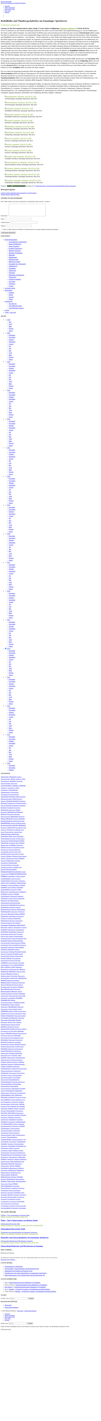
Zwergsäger (14, 1208)
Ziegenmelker (4, 1195)
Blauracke (17, 814)
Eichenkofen (19, 845)
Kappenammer (4, 934)
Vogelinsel (20, 1150)
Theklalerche (16, 1130)
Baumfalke (16, 801)
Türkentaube (4, 1146)
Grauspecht (14, 889)
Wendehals (20, 1177)
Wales (12, 1161)
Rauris (19, 1029)
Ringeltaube (17, 1035)
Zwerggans (18, 1199)
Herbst (11, 295)
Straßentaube (11, 1117)
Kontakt (7, 12)
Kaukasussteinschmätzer (17, 938)
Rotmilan (12, 1053)
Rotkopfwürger (5, 1053)
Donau (14, 836)
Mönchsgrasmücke (6, 991)
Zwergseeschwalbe (21, 1206)
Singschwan (18, 1097)
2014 (8, 648)
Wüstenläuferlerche (6, 1188)
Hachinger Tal (5, 900)
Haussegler (14, 909)
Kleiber (23, 943)
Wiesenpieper (11, 1181)
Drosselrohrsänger (14, 841)
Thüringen (12, 284)
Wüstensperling (4, 1190)
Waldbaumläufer (22, 1157)
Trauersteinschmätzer (17, 1139)
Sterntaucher (11, 1115)
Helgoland (11, 914)
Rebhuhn (24, 1029)
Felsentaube (16, 865)
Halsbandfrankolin (5, 903)
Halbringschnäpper (14, 900)
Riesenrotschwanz (22, 1033)
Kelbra (24, 938)
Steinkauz (10, 1108)
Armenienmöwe (4, 790)
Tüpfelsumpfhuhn (19, 1144)
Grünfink (16, 894)
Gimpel (3, 883)
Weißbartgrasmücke (12, 1168)
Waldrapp (17, 1159)
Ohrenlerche (20, 1007)
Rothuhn (3, 1051)
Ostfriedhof (4, 1011)
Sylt (2, 1124)
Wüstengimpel (16, 1186)
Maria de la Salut (21, 971)
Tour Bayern (13, 303)
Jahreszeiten (8, 290)
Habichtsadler (21, 898)
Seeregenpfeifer (9, 1090)
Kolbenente (11, 949)
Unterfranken (4, 1150)
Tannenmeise (15, 1126)
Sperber (21, 1102)
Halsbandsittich (5, 905)
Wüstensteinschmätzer (14, 1190)
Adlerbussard (12, 777)
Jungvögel (24, 927)
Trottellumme (12, 1141)
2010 (8, 763)
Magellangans (18, 967)
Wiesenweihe (4, 1184)
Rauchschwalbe (5, 1029)
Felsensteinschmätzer (6, 865)
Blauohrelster (10, 814)
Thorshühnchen (4, 1133)
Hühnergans (12, 920)
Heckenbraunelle (5, 911)
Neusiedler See (5, 1000)
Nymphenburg (5, 1004)
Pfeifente (3, 1015)
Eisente (22, 847)
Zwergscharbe (20, 1201)
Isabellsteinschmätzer (6, 923)
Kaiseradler (4, 929)
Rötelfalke (14, 1055)
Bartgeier (19, 799)
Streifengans (17, 1117)
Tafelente (15, 1124)
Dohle (11, 836)
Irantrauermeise (19, 920)
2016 (8, 591)
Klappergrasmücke (16, 943)
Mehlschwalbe (14, 978)
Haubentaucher (5, 907)
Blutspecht (21, 816)
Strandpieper (4, 1117)
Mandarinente (4, 971)
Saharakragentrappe (20, 1057)
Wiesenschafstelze (21, 1181)
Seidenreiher (18, 1090)
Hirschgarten (21, 916)
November (12, 337)
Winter (11, 299)
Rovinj (9, 1055)
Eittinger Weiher (13, 852)
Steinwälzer (4, 1113)
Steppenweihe (4, 1115)
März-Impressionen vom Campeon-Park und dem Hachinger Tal (25, 1275)
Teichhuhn (22, 1126)
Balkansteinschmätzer (7, 799)
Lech (11, 965)
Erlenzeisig (9, 856)
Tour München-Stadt (15, 306)
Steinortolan (22, 1108)
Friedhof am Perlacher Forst (17, 874)
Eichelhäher (12, 845)
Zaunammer (10, 1192)
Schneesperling (20, 1073)
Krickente (15, 954)
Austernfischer (5, 796)
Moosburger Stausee (17, 985)
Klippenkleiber (4, 947)
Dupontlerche (12, 843)
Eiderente (3, 847)
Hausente (18, 907)
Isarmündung (4, 925)
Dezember (12, 335)
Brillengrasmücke (21, 823)
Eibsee (7, 845)
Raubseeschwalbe (15, 1024)
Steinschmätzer (11, 1111)
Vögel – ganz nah (10, 312)
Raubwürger (4, 1027)
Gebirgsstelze (14, 881)
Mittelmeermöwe (6, 982)
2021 (8, 448)
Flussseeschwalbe (6, 872)
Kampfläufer (5, 932)
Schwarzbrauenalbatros (7, 1077)
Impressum (8, 1305)
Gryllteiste (10, 894)
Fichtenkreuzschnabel (7, 867)
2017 (8, 562)
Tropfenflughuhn (5, 1141)
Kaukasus (11, 936)
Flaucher (3, 869)
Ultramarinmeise (4, 1148)
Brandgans (22, 818)
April (10, 324)
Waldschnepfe (23, 1159)
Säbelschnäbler (8, 1124)
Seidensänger (12, 1093)
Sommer (11, 297)
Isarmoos (17, 923)
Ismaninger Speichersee (46, 186)
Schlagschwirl (14, 1068)
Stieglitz (17, 1115)
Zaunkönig (17, 1192)
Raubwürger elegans (13, 1027)
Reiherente (21, 1031)
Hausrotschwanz (6, 909)
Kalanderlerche (11, 929)
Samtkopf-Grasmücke (12, 1062)
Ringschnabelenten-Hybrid (17, 1038)
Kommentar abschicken (8, 232)
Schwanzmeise (17, 1075)
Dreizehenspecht (4, 841)
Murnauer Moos (10, 194)
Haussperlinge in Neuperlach (14, 1266)
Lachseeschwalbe (12, 963)
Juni (10, 348)
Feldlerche (21, 858)
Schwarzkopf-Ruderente (18, 1082)
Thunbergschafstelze (70, 186)
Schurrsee (9, 1075)
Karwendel (20, 934)
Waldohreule (10, 1159)
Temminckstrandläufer (7, 1130)
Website (3, 226)
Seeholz (3, 1090)
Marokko (9, 974)
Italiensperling (4, 927)
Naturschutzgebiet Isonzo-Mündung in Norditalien (24, 1282)
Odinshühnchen (12, 1007)
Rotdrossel (23, 1044)
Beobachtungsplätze (11, 239)
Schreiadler (4, 1075)
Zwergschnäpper (5, 1206)
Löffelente (7, 967)
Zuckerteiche (20, 1197)
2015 (8, 620)
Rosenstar (11, 1044)
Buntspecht (22, 825)
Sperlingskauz (15, 1104)
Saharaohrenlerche (6, 1060)
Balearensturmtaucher (20, 796)
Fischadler (16, 867)
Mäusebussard (8, 989)
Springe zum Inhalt (6, 1)
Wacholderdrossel (6, 1155)
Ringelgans (11, 1035)
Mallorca (22, 969)
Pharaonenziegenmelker (20, 1015)
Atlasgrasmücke (14, 792)
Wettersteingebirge (20, 1179)
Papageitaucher (22, 1011)
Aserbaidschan (13, 790)
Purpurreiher (4, 1020)
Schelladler (3, 1066)
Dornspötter (13, 838)
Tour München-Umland (18, 186)
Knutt (16, 947)
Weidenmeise (18, 1163)
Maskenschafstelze (6, 976)
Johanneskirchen (17, 927)
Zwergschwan (12, 1206)
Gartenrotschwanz (6, 881)
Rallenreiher (4, 1022)
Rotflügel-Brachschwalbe (7, 1046)
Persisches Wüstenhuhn (16, 1013)
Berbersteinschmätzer (21, 803)
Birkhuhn (18, 810)
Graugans (4, 887)
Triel (24, 1139)
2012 (8, 706)
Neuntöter (19, 998)
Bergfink (8, 805)
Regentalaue (14, 1031)
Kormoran (12, 952)
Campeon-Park (11, 827)
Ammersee (22, 785)
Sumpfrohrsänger (21, 1122)
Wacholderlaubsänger (17, 1155)
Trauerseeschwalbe (6, 1139)
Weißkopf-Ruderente (5, 1172)
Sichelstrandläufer (6, 1095)
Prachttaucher (13, 1018)
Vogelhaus (15, 1150)
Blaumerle (4, 814)
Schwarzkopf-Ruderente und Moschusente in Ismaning (22, 1246)
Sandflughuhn (4, 1064)
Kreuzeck (3, 954)
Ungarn (11, 286)
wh (6, 1282)
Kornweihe (18, 952)
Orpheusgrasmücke (12, 1009)
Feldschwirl (3, 860)
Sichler (12, 1095)
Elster (19, 852)
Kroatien (21, 954)
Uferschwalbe (19, 1146)
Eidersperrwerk (10, 847)
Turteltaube (10, 1144)
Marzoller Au (16, 974)
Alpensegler (14, 783)
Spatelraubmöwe (7, 1102)
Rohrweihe (4, 1042)
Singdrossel (11, 1097)
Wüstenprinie (15, 1188)
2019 (8, 505)
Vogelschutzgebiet (5, 1152)
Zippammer (16, 1195)
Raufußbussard (14, 1029)
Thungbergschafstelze (6, 1135)
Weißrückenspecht (16, 1172)
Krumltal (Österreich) (15, 248)
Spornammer (4, 1106)
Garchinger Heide (20, 876)
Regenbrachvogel (5, 1031)
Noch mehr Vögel (10, 9)
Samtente (3, 1062)
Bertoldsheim (10, 807)
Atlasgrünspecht (5, 794)
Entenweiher (14, 854)
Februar (11, 328)
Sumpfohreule (12, 1122)
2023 (8, 390)
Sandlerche (11, 1064)
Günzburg (10, 898)
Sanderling (21, 1062)
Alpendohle (12, 781)
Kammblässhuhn (20, 929)
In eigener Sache (10, 288)
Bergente (3, 805)
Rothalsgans (11, 1049)
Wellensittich (14, 1177)
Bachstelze (12, 796)
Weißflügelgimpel (12, 1170)
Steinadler (22, 1106)
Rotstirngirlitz (4, 1055)
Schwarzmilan (17, 1084)
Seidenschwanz (5, 1093)
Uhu (25, 1146)
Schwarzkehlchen (6, 1082)
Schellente (9, 1066)
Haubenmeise (21, 905)
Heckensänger (14, 911)
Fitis (20, 867)
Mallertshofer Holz (14, 969)
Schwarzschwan (5, 1086)
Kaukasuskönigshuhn (6, 938)
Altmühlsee (15, 785)
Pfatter (24, 1013)
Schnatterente (4, 1073)
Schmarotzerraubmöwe (7, 1071)
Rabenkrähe (12, 1020)
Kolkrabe (16, 949)
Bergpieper (4, 807)
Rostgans (17, 1044)
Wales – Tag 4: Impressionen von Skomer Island (19, 1220)
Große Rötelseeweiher (13, 892)
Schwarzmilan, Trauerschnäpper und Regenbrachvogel (22, 1269)
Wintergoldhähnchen (6, 1186)
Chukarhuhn (17, 830)
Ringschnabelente (5, 1038)
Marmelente (3, 974)
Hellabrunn (17, 914)
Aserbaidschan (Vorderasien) (18, 242)
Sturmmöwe (12, 1119)
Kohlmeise (4, 949)
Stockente (23, 1115)
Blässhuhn (10, 818)
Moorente (9, 985)
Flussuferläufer (16, 872)
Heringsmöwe (4, 916)
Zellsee (22, 1192)
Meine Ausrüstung (10, 7)
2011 (8, 734)
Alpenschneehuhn (5, 783)
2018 (8, 534)
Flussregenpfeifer (11, 869)
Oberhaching (4, 1007)
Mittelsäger (22, 982)
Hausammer (12, 907)
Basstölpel (9, 801)
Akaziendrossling (5, 779)
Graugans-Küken (11, 887)
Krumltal (12, 956)
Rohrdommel (11, 1040)
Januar (11, 331)
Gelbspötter (22, 881)
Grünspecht (13, 896)
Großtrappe (4, 894)
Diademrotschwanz (6, 834)
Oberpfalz (12, 273)
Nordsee (22, 1002)
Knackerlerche (11, 947)
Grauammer (4, 885)
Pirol (2, 1018)
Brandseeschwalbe (6, 821)
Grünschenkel (5, 896)
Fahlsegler (3, 858)
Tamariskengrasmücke (6, 1126)
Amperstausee (11, 788)
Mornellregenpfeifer (5, 987)
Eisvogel (17, 849)
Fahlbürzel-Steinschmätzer (19, 856)
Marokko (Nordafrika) (16, 253)
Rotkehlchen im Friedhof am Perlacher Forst (18, 1271)
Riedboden (15, 1033)
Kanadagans (13, 932)
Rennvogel (3, 1033)
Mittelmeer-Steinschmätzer (13, 980)
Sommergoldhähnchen (17, 1099)
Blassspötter (4, 812)
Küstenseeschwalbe (15, 960)
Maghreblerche (5, 969)
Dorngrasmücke (5, 838)
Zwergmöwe (13, 1201)
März (10, 326)
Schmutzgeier (17, 1071)
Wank (23, 1161)
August (11, 344)
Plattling (6, 1018)
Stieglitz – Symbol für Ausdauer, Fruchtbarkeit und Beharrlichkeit (29, 1289)
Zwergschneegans (5, 1203)
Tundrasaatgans (21, 1141)
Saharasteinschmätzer (16, 1060)
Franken (24, 872)
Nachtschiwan (4, 996)
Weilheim (12, 1166)
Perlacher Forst (5, 1013)
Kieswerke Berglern (5, 943)
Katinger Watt (4, 936)
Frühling (9, 186)
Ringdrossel (4, 1035)
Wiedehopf (4, 1181)
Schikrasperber (15, 1066)
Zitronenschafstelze (12, 1197)
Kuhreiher (9, 958)
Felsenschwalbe (12, 863)
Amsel (17, 788)
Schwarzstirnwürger (6, 1088)
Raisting (18, 1020)
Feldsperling (10, 860)
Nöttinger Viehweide (15, 1004)
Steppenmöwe (20, 1113)
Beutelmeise (17, 807)
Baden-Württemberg (15, 244)
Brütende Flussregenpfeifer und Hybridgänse (18, 193)
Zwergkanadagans (5, 1201)
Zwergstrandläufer (6, 1208)
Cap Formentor (19, 827)
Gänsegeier (20, 896)
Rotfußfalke (61, 186)
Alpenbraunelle (5, 781)
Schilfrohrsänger (6, 1068)
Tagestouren (8, 301)
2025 (8, 333)
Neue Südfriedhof (11, 998)
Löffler (13, 967)
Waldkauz (4, 1159)
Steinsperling (19, 1111)
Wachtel (24, 1155)
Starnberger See (14, 1106)
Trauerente (4, 1137)
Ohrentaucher (4, 1009)
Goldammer (13, 883)
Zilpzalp (10, 1195)
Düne (17, 843)
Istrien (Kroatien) (14, 246)
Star (8, 1106)
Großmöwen (22, 892)
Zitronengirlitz (4, 1197)
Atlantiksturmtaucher (6, 792)
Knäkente (21, 947)
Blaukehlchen (12, 812)
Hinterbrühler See (13, 916)
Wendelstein (3, 1179)
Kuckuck (55, 186)
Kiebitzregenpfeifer (17, 940)
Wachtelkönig (4, 1157)
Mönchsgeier (16, 989)
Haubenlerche (13, 905)
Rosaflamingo (11, 1042)
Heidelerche (21, 911)
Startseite (7, 6)
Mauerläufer (14, 976)
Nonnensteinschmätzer (7, 1002)
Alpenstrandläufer (6, 785)
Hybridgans (10, 918)
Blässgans (3, 818)
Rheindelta (9, 1033)
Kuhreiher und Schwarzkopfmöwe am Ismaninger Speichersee (25, 1237)
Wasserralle (11, 1163)
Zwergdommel (11, 1199)
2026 (8, 320)
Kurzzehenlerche (5, 960)
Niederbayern (13, 266)
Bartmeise (3, 801)
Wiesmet (10, 1184)
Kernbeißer (4, 940)
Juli (10, 346)
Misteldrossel (22, 978)
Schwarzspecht (14, 1086)
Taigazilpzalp (21, 1124)
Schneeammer (12, 1073)
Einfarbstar (17, 847)
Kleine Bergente (4, 945)
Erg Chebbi (21, 854)
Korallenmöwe (5, 952)
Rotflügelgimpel (19, 1046)
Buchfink (15, 825)
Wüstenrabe (21, 1188)
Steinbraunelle (4, 1108)
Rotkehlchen (9, 1051)
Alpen (23, 779)
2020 (8, 476)
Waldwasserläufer (5, 1161)
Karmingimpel (13, 934)
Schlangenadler (22, 1068)
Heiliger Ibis (4, 914)
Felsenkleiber (4, 863)
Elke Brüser (8, 1287)
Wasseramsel (4, 1163)
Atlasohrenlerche (14, 794)
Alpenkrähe (19, 781)
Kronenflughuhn (5, 956)
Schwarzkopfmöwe (7, 1084)
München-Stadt (13, 259)
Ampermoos (4, 788)
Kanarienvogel (20, 932)
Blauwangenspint (5, 816)
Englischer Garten (6, 854)
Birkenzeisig (12, 810)
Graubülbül (22, 885)
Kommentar (4, 216)
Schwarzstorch (16, 1088)
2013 (8, 677)
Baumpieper (22, 801)
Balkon (15, 799)
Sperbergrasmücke (6, 1104)
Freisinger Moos (5, 874)
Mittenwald (3, 985)
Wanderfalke (17, 1161)
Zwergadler (4, 1199)
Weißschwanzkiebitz (5, 1175)
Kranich (24, 952)
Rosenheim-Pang (5, 1044)
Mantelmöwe (13, 971)
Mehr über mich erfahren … (9, 1259)
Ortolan (20, 1009)
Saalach (19, 1055)
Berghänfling (15, 805)
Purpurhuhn (21, 1018)
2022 (8, 419)
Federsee (16, 858)
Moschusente (14, 987)
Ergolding (3, 856)
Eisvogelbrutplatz (5, 852)
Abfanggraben (5, 777)
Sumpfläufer (19, 1119)
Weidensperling (5, 1166)
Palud (15, 1011)
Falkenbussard (10, 858)
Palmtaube (11, 1011)
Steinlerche (16, 1108)
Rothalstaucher (19, 1049)
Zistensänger (22, 1195)
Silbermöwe (18, 1095)
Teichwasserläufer (15, 1128)
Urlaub (7, 310)
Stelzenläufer (12, 1113)
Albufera (13, 779)
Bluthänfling (14, 816)
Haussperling (21, 909)
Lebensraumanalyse (5, 965)
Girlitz (7, 883)
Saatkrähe (4, 1057)
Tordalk (13, 1135)
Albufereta (19, 779)
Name (3, 219)
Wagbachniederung (13, 1157)
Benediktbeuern (11, 803)
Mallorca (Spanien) (15, 250)
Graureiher (20, 887)
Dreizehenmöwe (20, 838)
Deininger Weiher (18, 832)
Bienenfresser (4, 810)
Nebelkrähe (4, 998)
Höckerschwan (5, 920)
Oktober (11, 339)
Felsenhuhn (17, 860)
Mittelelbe (12, 255)
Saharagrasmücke (11, 1057)
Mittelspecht (15, 982)
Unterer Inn (16, 1148)
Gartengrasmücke (16, 878)
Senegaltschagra (21, 1093)
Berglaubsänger (22, 805)
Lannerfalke (21, 963)
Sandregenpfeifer (19, 1064)
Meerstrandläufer (5, 978)
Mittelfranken (13, 257)
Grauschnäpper (5, 889)
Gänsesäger (4, 898)
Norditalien (12, 268)
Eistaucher (11, 849)
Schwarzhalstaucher (13, 1079)
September (12, 342)
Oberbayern (12, 270)
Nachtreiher (22, 993)
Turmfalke (4, 1144)
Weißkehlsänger (20, 1170)
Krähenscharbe (19, 956)
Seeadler (22, 1088)
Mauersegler (21, 976)
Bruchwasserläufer (6, 825)
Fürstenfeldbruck (11, 876)
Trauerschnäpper (12, 1137)
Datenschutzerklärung (11, 1307)
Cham (24, 827)
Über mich (8, 11)
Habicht (15, 898)
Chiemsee (3, 830)
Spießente (21, 1104)
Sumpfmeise (4, 1122)
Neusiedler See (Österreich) (17, 264)
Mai (10, 322)
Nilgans (13, 1000)
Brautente (13, 823)
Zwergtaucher (22, 1208)
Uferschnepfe (11, 1146)
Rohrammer (4, 1040)
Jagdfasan (10, 927)
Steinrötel (3, 1111)
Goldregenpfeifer (21, 883)
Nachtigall (15, 993)
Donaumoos (20, 836)
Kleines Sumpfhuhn (14, 945)
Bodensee (16, 818)
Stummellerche (5, 1119)
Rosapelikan (18, 1042)
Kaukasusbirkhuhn (18, 936)
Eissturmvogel (4, 849)
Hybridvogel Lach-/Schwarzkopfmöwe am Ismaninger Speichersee (26, 1273)
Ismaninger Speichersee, (68, 28)
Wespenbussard (11, 1179)
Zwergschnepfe (15, 1203)
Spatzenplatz (15, 1102)
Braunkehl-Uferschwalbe (17, 821)
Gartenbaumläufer (6, 878)
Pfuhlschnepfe (10, 1015)
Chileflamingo (10, 830)
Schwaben (12, 281)
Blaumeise (20, 812)
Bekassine (4, 803)
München (14, 991)
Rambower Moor (12, 1022)
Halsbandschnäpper (15, 903)
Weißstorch (14, 1175)
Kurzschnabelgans (16, 958)
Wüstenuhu (4, 1192)
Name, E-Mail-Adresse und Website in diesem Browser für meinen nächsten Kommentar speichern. (31, 229)
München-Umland (14, 262)
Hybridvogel (17, 918)
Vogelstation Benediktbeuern (17, 1152)
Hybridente (4, 918)
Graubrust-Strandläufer (13, 885)
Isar (14, 923)
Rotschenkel (18, 1053)
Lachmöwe (4, 963)
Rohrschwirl (19, 1040)
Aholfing (19, 777)
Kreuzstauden (9, 954)
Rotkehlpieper (17, 1051)
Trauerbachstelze (20, 1135)
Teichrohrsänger (5, 1128)
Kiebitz (9, 940)
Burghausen (3, 827)
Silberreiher (4, 1097)
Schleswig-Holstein (15, 279)
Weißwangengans (5, 1177)
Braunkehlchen (5, 823)
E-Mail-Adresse (6, 222)
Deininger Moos (9, 832)
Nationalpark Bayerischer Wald (17, 996)
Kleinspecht (23, 945)
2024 (8, 362)
